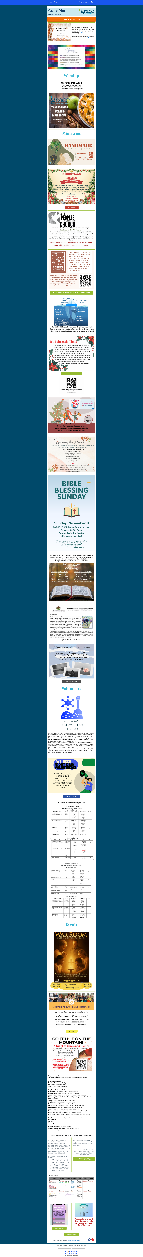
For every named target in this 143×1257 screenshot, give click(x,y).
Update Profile (67, 1248)
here (81, 33)
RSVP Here (71, 1031)
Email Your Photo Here (71, 681)
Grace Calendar (59, 1228)
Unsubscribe (61, 1248)
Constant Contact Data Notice (78, 1248)
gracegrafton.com (73, 1240)
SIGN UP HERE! (71, 796)
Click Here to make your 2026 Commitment (71, 293)
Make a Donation (71, 1234)
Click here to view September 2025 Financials (84, 1159)
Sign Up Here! (71, 207)
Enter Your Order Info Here (71, 374)
